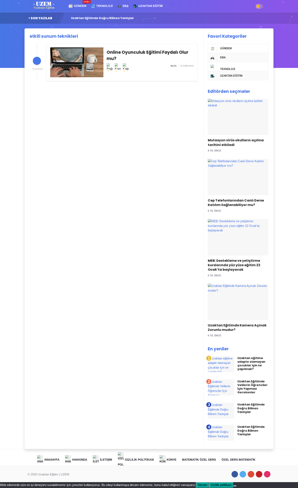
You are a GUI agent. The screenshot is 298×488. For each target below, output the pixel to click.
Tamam (202, 485)
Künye (171, 459)
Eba (223, 57)
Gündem (226, 48)
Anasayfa (51, 459)
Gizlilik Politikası (139, 459)
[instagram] (267, 474)
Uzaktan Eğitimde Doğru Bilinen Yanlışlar (105, 18)
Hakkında (79, 459)
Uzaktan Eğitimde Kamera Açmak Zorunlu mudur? (237, 327)
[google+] (251, 474)
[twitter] (243, 474)
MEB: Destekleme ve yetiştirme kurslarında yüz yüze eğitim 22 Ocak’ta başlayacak (234, 265)
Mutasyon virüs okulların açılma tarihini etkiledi (236, 142)
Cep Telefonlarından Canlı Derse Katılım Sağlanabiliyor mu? (236, 202)
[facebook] (235, 474)
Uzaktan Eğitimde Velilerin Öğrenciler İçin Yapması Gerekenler (252, 387)
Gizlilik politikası (221, 485)
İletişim (106, 459)
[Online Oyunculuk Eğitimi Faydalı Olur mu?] (122, 62)
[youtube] (259, 474)
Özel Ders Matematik (238, 459)
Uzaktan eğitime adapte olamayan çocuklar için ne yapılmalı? (251, 363)
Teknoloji (227, 69)
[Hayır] (235, 486)
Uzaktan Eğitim (231, 75)
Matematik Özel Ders (199, 459)
